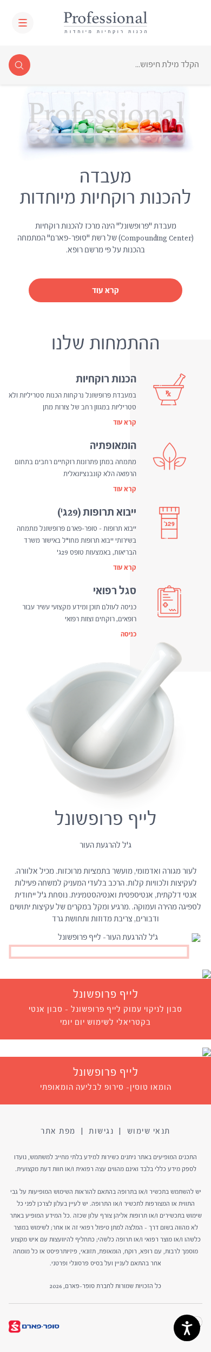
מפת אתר (58, 1132)
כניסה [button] (128, 635)
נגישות (101, 1132)
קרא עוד (105, 291)
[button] (23, 23)
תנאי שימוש (148, 1132)
